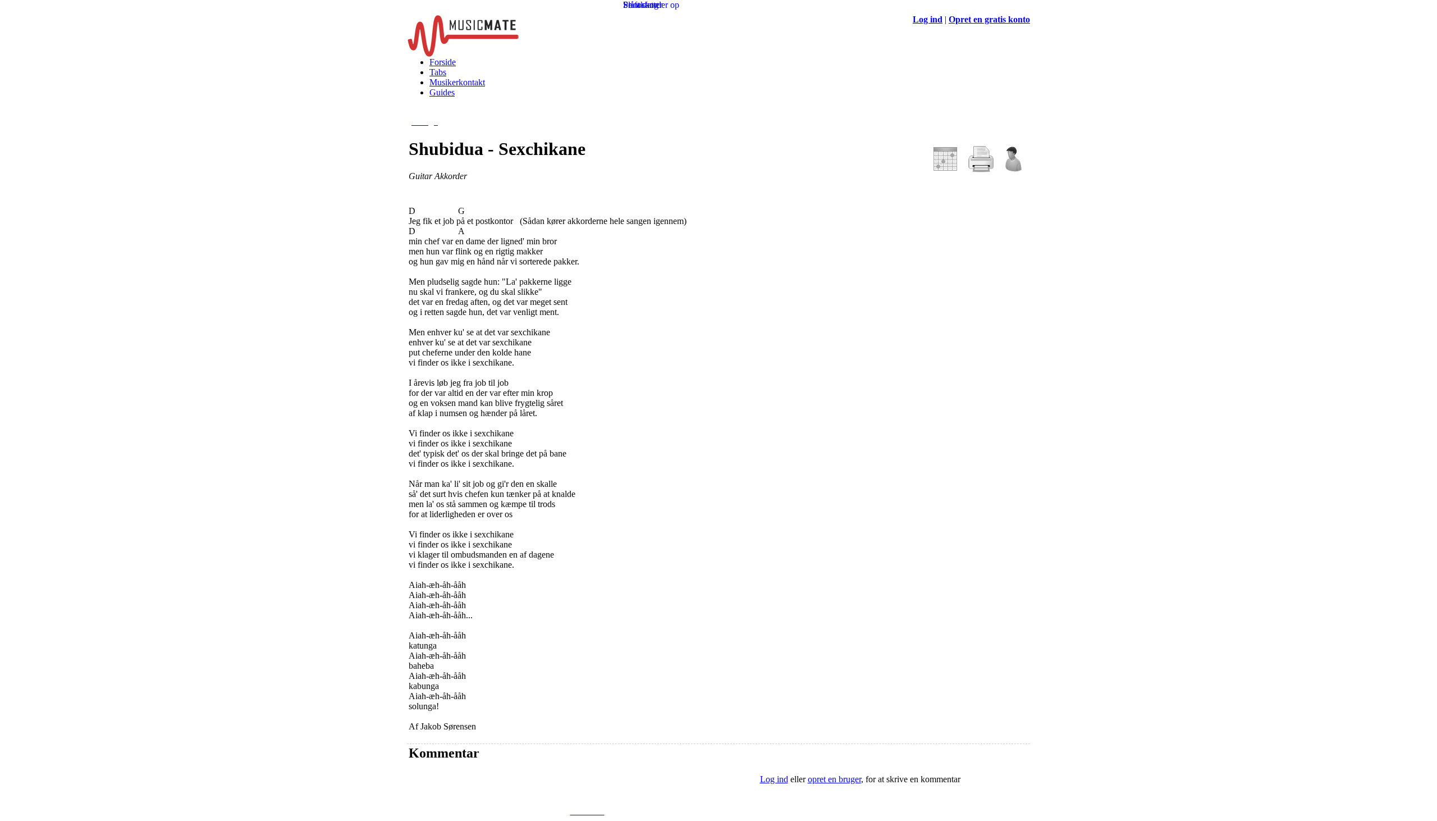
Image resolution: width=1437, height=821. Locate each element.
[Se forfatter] (1012, 169)
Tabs (437, 72)
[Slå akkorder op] (945, 169)
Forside (442, 62)
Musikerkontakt (457, 82)
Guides (442, 92)
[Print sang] (981, 169)
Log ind (774, 779)
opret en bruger (834, 779)
